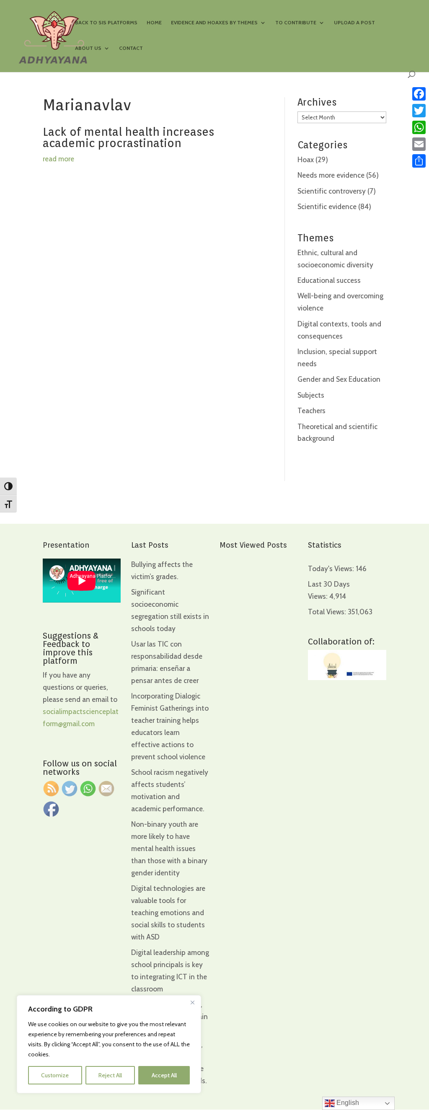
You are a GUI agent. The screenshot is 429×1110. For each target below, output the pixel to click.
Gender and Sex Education (338, 379)
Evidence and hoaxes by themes (214, 23)
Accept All (164, 1075)
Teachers (311, 410)
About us (88, 48)
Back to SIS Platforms (106, 23)
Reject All (110, 1075)
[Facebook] (419, 93)
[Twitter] (419, 110)
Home (154, 23)
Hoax (305, 159)
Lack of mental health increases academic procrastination (128, 137)
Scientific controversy (331, 191)
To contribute (295, 23)
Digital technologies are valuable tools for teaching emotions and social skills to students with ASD (168, 912)
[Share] (419, 161)
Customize (55, 1075)
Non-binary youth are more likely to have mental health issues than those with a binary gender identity (169, 848)
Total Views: (328, 612)
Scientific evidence (327, 206)
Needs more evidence (330, 175)
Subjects (310, 395)
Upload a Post (354, 23)
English (347, 1102)
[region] (109, 1044)
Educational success (329, 280)
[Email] (419, 144)
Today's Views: (332, 568)
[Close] (192, 1002)
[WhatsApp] (419, 127)
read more (58, 159)
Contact (131, 48)
